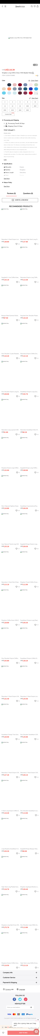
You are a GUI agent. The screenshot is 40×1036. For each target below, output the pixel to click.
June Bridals (20, 6)
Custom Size (9, 114)
